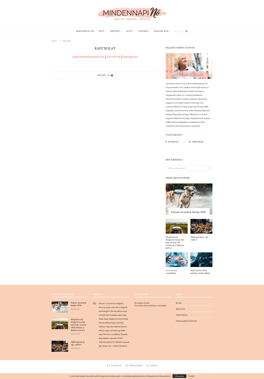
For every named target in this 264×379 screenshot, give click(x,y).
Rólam (179, 303)
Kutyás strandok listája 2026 (188, 212)
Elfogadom (179, 376)
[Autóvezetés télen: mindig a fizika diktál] (201, 259)
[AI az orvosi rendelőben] (177, 259)
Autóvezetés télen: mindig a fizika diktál (200, 271)
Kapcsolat (180, 308)
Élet (101, 31)
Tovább (191, 376)
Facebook (114, 56)
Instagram (130, 56)
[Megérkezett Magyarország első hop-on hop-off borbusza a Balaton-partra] (177, 226)
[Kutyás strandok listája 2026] (189, 199)
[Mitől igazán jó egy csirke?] (201, 226)
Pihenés (143, 31)
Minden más (161, 31)
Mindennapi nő (85, 31)
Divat (129, 31)
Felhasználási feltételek (186, 321)
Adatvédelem (181, 314)
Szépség (115, 31)
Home (54, 41)
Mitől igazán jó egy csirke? (199, 238)
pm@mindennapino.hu (88, 56)
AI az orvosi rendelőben (171, 271)
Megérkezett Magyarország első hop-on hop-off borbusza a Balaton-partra (175, 242)
